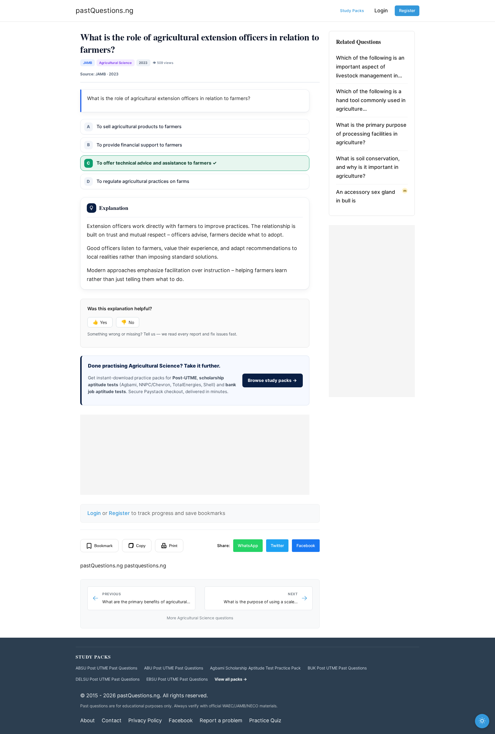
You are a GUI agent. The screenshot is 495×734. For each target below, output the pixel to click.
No (127, 322)
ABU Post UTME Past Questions (173, 667)
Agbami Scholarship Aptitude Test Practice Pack (255, 667)
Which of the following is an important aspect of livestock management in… (370, 66)
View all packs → (231, 679)
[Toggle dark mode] (482, 721)
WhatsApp (248, 545)
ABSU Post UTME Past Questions (106, 667)
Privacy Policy (145, 720)
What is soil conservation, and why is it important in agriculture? (368, 167)
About (87, 720)
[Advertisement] (194, 455)
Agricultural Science (115, 63)
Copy (141, 545)
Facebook (305, 545)
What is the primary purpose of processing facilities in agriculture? (371, 133)
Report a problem (221, 720)
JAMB (87, 63)
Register (407, 10)
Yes (100, 322)
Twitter (277, 545)
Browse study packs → (272, 380)
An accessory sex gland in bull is (365, 196)
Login (381, 10)
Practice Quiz (265, 720)
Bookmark (103, 545)
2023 (143, 63)
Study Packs (352, 10)
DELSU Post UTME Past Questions (108, 679)
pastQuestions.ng (104, 10)
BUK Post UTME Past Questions (337, 667)
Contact (111, 720)
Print (173, 545)
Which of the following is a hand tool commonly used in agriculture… (371, 100)
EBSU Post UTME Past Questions (177, 679)
